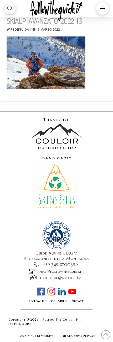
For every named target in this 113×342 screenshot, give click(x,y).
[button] (10, 8)
